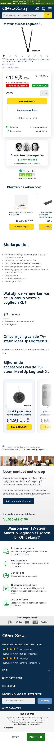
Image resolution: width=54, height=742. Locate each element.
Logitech (10, 64)
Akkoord (35, 737)
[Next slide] (48, 406)
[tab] (27, 244)
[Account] (37, 9)
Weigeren (9, 727)
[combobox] (27, 15)
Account (37, 9)
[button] (5, 56)
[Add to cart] (21, 227)
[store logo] (14, 9)
